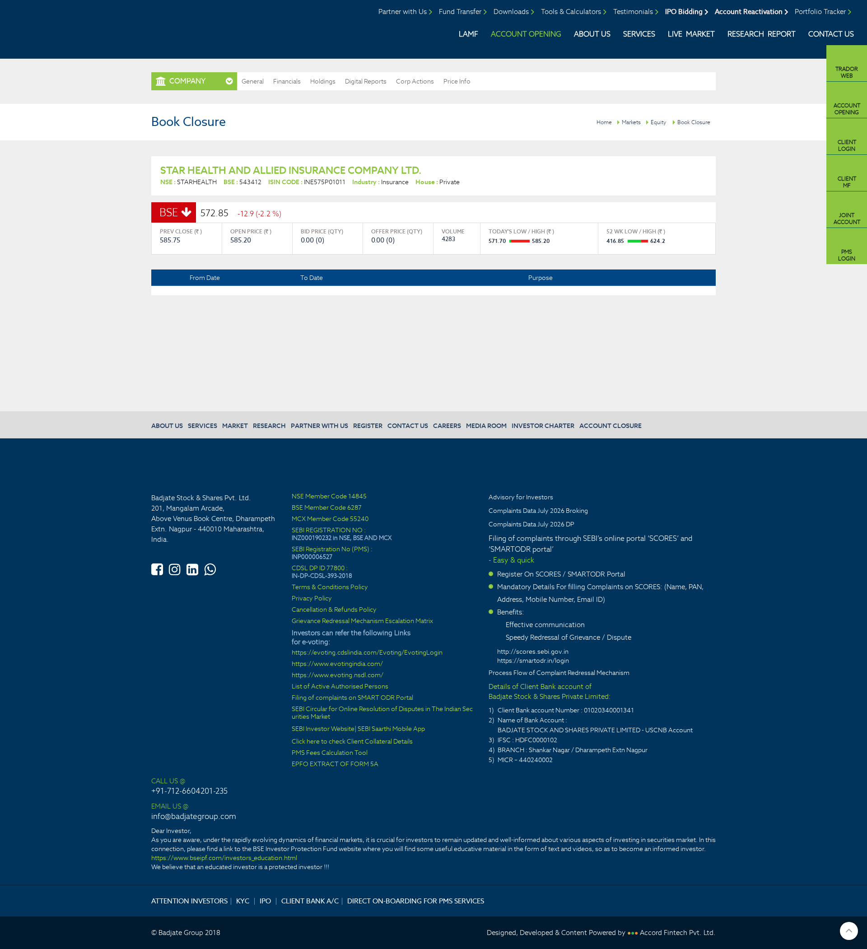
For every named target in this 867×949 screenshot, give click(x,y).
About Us (592, 34)
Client (847, 145)
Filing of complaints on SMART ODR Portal (352, 698)
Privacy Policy (312, 598)
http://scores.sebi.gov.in (533, 651)
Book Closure (693, 122)
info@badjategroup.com (193, 816)
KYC (242, 901)
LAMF (468, 34)
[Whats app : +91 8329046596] (210, 567)
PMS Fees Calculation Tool (330, 753)
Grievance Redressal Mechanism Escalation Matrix (362, 621)
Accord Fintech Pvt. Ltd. (678, 932)
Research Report (761, 34)
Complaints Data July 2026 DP (531, 524)
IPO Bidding (684, 11)
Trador (846, 72)
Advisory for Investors (521, 497)
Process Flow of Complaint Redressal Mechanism (559, 673)
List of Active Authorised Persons (340, 686)
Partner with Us (402, 11)
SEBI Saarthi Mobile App (391, 729)
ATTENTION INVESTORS (189, 901)
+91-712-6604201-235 (189, 791)
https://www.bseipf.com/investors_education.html (224, 858)
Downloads (511, 11)
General (253, 81)
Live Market (691, 34)
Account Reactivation (749, 11)
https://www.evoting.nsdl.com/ (337, 675)
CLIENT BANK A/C (310, 901)
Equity (658, 122)
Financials (287, 81)
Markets (631, 122)
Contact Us (831, 34)
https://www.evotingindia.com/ (337, 664)
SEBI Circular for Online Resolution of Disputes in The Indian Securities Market (382, 713)
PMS (846, 255)
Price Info (457, 81)
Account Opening (526, 34)
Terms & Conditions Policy (330, 587)
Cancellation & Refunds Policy (334, 610)
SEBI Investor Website (323, 729)
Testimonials (633, 11)
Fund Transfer (460, 11)
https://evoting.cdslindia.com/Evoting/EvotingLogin (367, 652)
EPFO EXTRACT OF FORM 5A (335, 764)
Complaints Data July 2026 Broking (538, 511)
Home (604, 122)
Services (639, 34)
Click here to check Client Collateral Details (352, 741)
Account (847, 109)
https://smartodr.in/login (533, 660)
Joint (847, 218)
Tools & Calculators (571, 11)
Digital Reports (366, 81)
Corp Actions (415, 81)
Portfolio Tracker (820, 11)
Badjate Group (85, 26)
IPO (265, 901)
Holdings (323, 81)
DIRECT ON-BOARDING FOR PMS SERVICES (415, 901)
